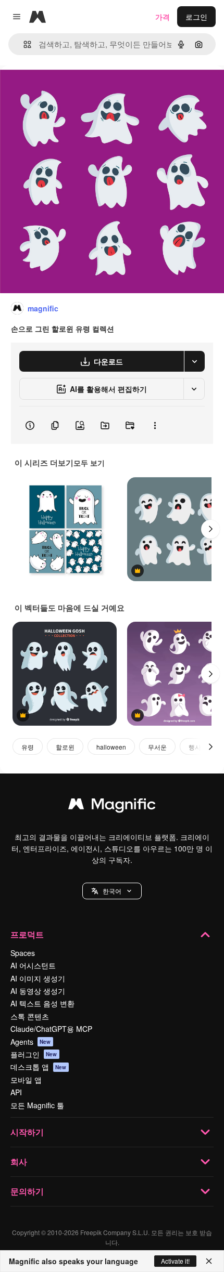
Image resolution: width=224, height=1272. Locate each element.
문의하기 (27, 1191)
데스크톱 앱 (38, 1066)
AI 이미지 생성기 (37, 978)
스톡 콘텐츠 (29, 1016)
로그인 (196, 16)
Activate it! (175, 1260)
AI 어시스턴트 (33, 965)
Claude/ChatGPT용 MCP (51, 1029)
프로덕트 (27, 934)
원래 (60, 89)
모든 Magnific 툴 (37, 1105)
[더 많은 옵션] (154, 425)
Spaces (22, 953)
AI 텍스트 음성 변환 (42, 1003)
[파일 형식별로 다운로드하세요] (194, 361)
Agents (30, 1042)
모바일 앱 (26, 1079)
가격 (162, 16)
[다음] (210, 529)
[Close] (209, 1261)
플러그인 (33, 1054)
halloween (111, 746)
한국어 (112, 890)
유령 (27, 746)
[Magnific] (112, 806)
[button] (112, 891)
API (16, 1092)
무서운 (157, 746)
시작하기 (27, 1132)
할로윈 (65, 746)
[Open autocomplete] (23, 44)
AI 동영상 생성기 (37, 991)
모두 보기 (89, 462)
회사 (18, 1162)
